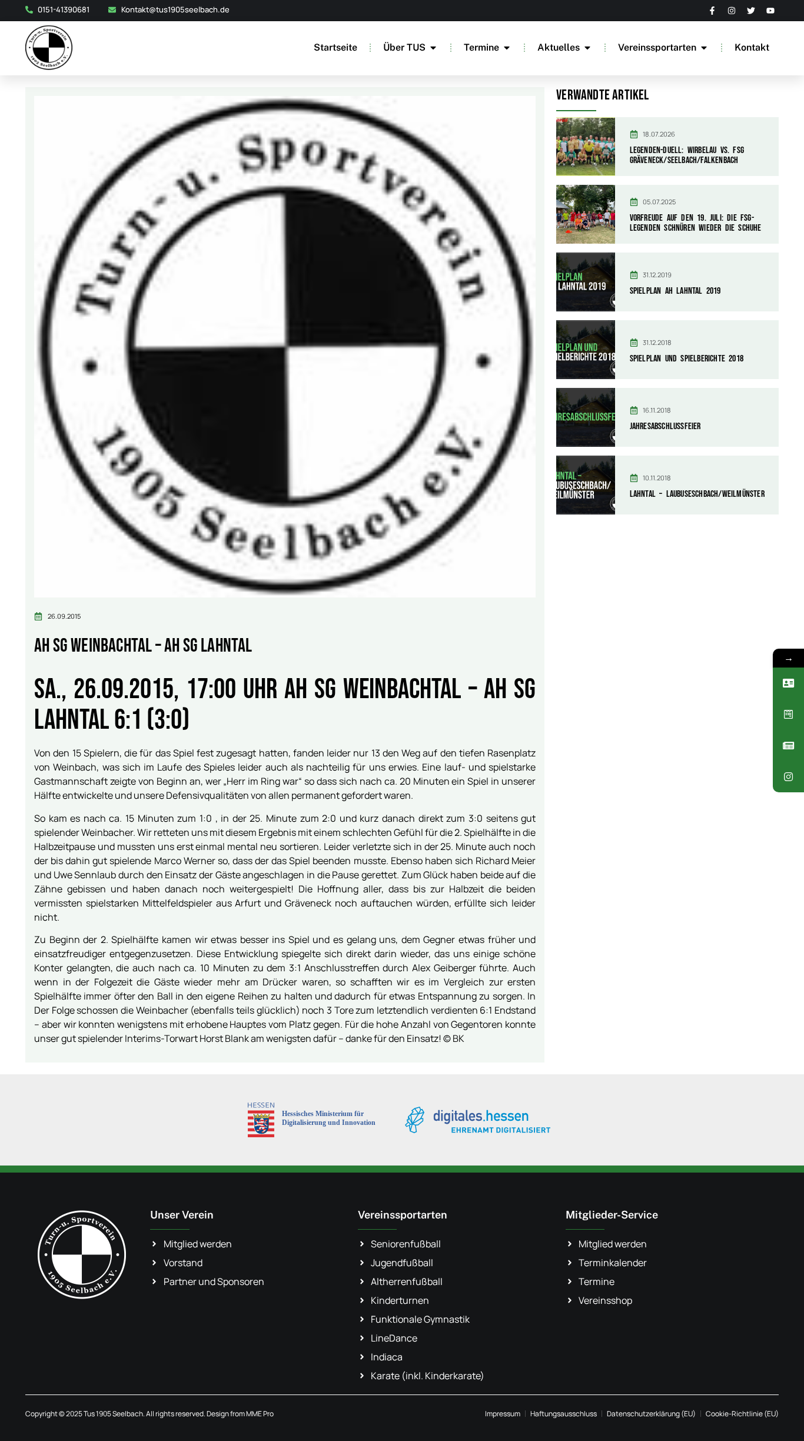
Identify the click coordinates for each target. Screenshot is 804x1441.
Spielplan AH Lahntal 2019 (675, 291)
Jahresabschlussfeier (665, 426)
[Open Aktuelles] (587, 48)
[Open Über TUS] (433, 48)
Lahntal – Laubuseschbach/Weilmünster (697, 494)
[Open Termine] (506, 48)
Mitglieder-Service (612, 1214)
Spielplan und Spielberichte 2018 (686, 358)
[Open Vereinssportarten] (704, 48)
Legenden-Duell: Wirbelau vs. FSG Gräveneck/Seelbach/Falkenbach (687, 156)
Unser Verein (182, 1214)
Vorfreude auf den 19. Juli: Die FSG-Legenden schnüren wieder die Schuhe (696, 223)
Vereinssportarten (402, 1214)
